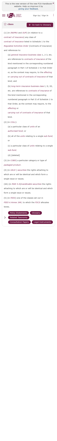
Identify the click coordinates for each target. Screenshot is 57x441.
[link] (14, 15)
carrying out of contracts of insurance (28, 77)
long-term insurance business (25, 86)
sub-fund (48, 136)
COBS (13, 160)
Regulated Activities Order (16, 46)
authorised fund (15, 131)
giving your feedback (28, 9)
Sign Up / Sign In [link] (40, 15)
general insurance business (23, 55)
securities (22, 170)
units (32, 127)
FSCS (37, 202)
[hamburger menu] (3, 15)
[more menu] (53, 15)
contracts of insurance (34, 59)
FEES (12, 198)
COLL (12, 122)
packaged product (12, 165)
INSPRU (14, 33)
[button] (5, 217)
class (39, 55)
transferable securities (31, 184)
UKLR (13, 170)
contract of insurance (14, 37)
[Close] (53, 3)
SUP (24, 33)
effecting (48, 72)
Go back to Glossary (41, 25)
